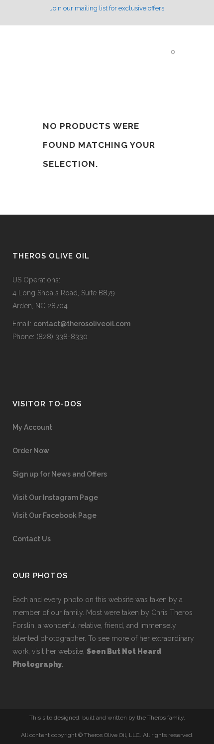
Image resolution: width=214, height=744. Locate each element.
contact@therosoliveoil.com (81, 324)
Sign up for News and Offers (59, 474)
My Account (32, 427)
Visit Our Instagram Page (55, 497)
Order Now (30, 451)
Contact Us (31, 539)
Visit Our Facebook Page (54, 515)
